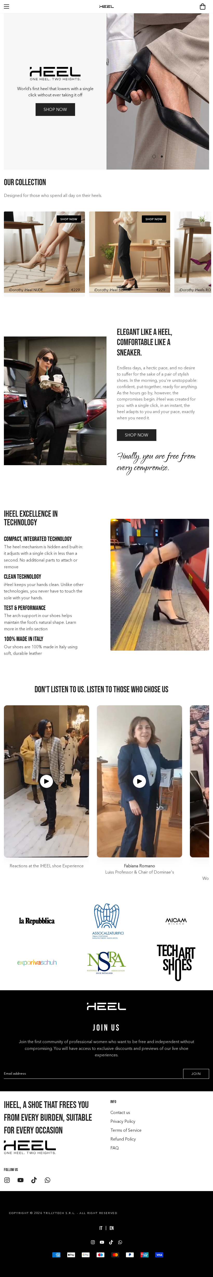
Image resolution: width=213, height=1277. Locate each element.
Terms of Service (126, 1130)
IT (100, 1228)
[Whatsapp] (47, 1180)
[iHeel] (106, 6)
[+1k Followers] (7, 1180)
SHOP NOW (55, 109)
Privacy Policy (122, 1121)
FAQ (114, 1147)
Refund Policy (123, 1139)
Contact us (120, 1112)
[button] (202, 6)
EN (112, 1228)
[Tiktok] (34, 1180)
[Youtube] (20, 1180)
